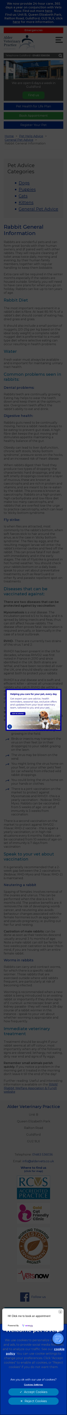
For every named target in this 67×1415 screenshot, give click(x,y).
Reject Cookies (36, 1401)
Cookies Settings (33, 1384)
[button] (58, 1338)
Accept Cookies (35, 1392)
